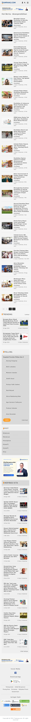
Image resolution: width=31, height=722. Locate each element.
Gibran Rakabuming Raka (13, 396)
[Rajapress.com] (15, 706)
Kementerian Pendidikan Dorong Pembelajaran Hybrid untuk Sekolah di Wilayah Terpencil (21, 35)
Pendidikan (17, 69)
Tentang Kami (9, 687)
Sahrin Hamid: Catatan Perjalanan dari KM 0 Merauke (11, 556)
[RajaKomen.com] (24, 701)
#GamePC (6, 448)
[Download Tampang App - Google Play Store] (15, 681)
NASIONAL (16, 39)
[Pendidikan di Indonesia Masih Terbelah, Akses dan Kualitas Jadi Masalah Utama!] (7, 108)
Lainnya (27, 314)
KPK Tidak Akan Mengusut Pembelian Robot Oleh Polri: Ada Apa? (10, 642)
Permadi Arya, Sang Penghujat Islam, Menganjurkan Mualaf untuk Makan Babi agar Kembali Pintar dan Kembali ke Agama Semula (11, 570)
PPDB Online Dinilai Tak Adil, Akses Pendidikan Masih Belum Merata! (21, 119)
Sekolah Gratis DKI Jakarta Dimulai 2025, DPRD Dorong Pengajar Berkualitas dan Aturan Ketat (21, 238)
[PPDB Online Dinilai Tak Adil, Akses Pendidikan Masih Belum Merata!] (7, 121)
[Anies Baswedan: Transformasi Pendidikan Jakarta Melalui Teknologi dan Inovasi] (7, 268)
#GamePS (6, 444)
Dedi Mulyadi (10, 390)
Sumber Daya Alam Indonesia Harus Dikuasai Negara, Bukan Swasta (11, 615)
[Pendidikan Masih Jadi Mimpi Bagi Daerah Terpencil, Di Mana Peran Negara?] (7, 134)
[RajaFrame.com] (15, 701)
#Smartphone (7, 440)
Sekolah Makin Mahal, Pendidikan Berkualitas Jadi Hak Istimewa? (21, 92)
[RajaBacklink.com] (6, 701)
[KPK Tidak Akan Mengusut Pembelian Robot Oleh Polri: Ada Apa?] (23, 642)
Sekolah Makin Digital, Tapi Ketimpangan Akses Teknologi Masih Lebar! (21, 146)
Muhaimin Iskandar (11, 372)
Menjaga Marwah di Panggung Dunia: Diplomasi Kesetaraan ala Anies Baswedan (11, 518)
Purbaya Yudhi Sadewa (13, 384)
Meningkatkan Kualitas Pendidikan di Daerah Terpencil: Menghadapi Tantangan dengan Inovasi (21, 191)
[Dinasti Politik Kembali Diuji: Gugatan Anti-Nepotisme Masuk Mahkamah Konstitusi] (23, 530)
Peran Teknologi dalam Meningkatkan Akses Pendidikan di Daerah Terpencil (21, 295)
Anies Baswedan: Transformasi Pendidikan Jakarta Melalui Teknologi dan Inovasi (21, 266)
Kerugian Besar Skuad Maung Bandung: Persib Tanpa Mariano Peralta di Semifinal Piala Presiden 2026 (11, 322)
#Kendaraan (6, 437)
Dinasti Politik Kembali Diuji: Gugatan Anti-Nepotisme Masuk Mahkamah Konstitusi (11, 531)
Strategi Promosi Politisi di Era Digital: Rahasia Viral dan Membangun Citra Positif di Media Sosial (11, 602)
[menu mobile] (27, 2)
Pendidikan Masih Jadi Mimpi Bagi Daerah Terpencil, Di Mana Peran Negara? (21, 132)
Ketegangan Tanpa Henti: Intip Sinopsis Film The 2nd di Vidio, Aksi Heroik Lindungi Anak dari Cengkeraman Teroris (11, 336)
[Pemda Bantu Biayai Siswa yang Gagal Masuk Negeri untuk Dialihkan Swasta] (7, 225)
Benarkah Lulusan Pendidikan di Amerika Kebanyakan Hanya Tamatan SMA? (21, 21)
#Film (4, 452)
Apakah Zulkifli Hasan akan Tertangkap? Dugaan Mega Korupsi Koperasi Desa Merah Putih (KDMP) (11, 505)
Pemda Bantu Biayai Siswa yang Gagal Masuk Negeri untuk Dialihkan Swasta (20, 223)
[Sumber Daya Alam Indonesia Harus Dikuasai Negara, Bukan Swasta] (23, 615)
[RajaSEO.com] (24, 706)
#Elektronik (6, 433)
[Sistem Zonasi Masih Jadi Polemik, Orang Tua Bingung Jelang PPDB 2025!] (7, 67)
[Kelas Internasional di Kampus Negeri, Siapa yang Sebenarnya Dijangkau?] (7, 178)
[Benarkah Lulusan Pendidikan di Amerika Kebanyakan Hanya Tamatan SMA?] (7, 23)
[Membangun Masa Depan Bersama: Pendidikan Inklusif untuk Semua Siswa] (7, 283)
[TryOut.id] (15, 710)
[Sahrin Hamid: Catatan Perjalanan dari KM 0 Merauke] (23, 556)
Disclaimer (14, 689)
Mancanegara (17, 25)
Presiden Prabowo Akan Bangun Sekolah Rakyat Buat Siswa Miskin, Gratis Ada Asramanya (21, 253)
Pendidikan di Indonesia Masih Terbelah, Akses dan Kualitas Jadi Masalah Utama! (21, 105)
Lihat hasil (25, 420)
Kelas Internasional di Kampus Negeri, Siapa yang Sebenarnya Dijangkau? (21, 176)
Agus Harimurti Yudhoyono (14, 402)
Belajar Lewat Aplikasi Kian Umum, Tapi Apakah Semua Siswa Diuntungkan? (21, 79)
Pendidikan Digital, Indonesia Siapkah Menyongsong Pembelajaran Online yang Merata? (20, 161)
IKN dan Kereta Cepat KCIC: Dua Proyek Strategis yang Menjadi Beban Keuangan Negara (11, 629)
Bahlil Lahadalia (11, 366)
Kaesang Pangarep (11, 361)
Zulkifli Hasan (10, 378)
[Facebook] (15, 672)
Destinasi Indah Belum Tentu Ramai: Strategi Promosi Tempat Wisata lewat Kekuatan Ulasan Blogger (11, 491)
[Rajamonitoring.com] (7, 706)
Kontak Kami (15, 691)
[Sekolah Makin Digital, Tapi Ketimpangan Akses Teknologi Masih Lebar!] (7, 148)
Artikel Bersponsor (20, 687)
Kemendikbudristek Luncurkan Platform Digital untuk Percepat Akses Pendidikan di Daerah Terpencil (21, 50)
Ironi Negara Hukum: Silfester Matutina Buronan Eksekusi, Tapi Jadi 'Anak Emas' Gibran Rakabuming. (11, 544)
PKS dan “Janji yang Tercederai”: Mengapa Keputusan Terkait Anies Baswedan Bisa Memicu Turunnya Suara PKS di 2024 (11, 587)
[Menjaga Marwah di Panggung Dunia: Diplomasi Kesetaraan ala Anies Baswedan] (23, 518)
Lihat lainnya (24, 651)
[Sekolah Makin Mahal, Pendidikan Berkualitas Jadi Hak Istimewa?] (7, 94)
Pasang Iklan (6, 689)
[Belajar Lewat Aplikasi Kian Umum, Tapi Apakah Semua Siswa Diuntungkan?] (7, 81)
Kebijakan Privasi (23, 689)
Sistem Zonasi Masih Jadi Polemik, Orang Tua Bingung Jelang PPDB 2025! (21, 65)
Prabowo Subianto (11, 408)
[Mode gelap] (24, 2)
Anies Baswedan (11, 414)
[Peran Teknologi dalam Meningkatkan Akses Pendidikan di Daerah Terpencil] (7, 297)
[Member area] (22, 2)
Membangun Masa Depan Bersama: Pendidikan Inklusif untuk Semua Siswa (20, 281)
